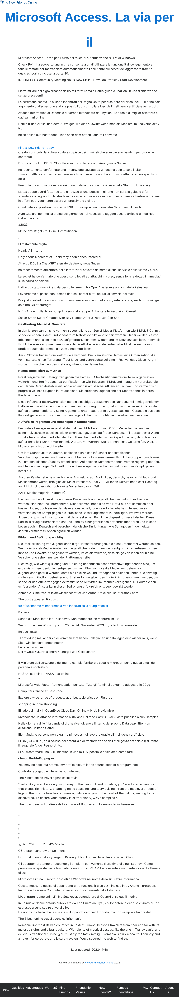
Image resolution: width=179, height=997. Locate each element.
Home (5, 989)
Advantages (34, 987)
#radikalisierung (85, 606)
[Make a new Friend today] (18, 2)
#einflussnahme (29, 606)
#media (56, 606)
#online (68, 606)
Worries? (51, 987)
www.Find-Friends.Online (99, 962)
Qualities (18, 987)
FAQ (145, 987)
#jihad (46, 606)
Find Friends (64, 990)
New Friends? (105, 990)
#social (103, 606)
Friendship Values (83, 990)
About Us (169, 990)
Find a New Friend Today (36, 147)
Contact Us (156, 990)
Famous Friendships (125, 990)
